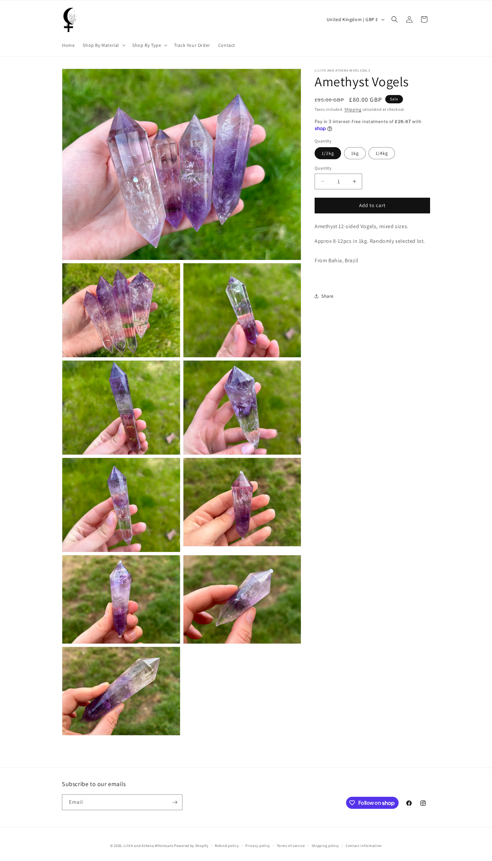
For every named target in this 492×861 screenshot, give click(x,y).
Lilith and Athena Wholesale (148, 845)
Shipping (352, 109)
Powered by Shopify (191, 845)
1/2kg (328, 153)
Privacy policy (257, 845)
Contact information (364, 845)
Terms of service (291, 845)
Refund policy (227, 845)
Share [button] (327, 296)
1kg (355, 153)
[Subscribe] (174, 802)
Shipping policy (325, 845)
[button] (103, 45)
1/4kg (382, 153)
